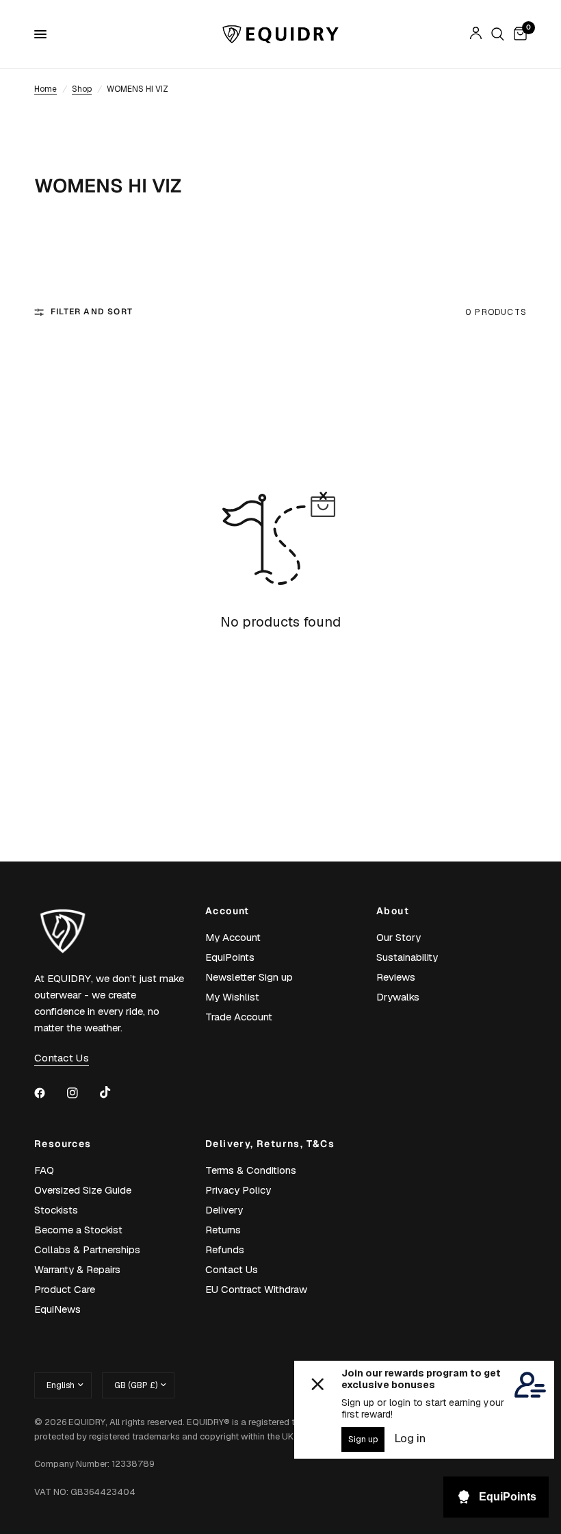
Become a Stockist (78, 1229)
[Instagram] (82, 1093)
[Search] (497, 34)
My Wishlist (232, 996)
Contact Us (231, 1269)
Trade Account (238, 1016)
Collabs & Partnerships (87, 1249)
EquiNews (57, 1309)
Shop (82, 89)
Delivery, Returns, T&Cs (270, 1143)
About (392, 911)
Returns (223, 1229)
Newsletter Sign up (249, 976)
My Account (233, 937)
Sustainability (407, 957)
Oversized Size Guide (82, 1189)
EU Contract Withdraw (256, 1289)
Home (45, 89)
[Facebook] (49, 1093)
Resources (63, 1143)
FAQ (44, 1170)
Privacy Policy (238, 1189)
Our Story (398, 937)
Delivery (224, 1209)
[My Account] (475, 34)
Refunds (224, 1249)
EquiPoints (230, 957)
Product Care (64, 1289)
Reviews (395, 976)
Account (227, 911)
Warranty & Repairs (77, 1269)
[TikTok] (115, 1092)
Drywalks (397, 996)
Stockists (56, 1209)
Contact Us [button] (61, 1058)
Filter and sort (92, 311)
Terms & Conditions (250, 1170)
